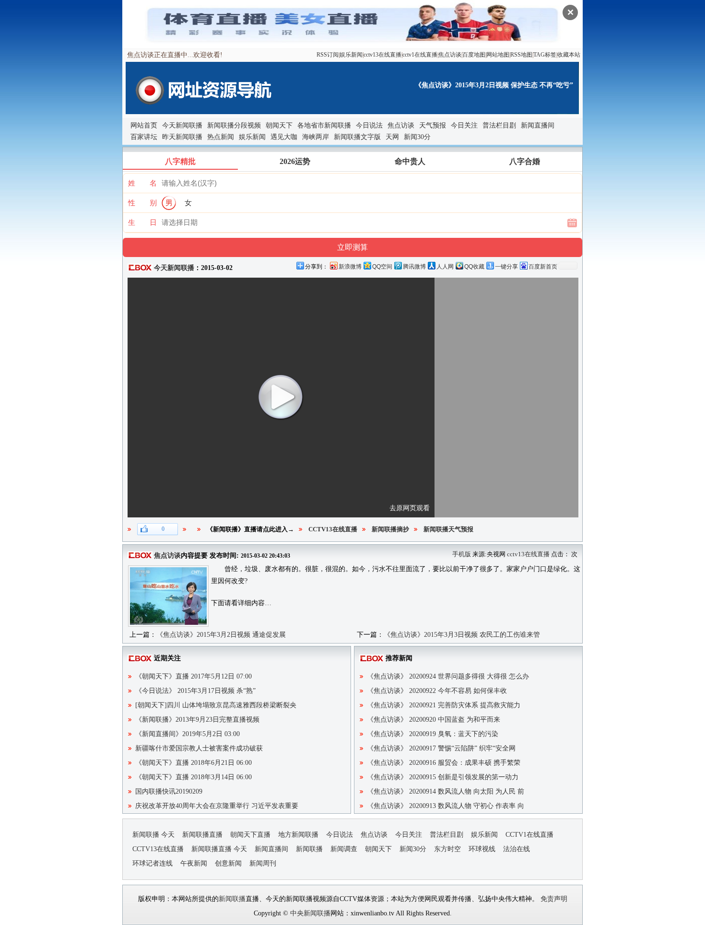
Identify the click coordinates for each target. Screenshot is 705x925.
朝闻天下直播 (250, 834)
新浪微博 (350, 266)
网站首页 (143, 125)
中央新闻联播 (310, 913)
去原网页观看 (409, 508)
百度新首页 (543, 266)
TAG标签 (544, 54)
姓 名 (142, 183)
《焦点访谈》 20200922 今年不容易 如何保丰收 (437, 690)
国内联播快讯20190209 (168, 791)
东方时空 (447, 849)
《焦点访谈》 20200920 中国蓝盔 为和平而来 (433, 719)
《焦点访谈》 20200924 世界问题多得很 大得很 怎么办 (448, 676)
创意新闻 (228, 863)
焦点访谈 (449, 54)
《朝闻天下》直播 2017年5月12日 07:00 (193, 676)
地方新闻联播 (298, 834)
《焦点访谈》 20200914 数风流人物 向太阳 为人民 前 (445, 791)
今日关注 (464, 125)
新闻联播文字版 (357, 137)
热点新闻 (220, 137)
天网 (392, 137)
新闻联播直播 (202, 834)
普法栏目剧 (499, 125)
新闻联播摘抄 (390, 529)
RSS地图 (521, 54)
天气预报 (432, 125)
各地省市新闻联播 (324, 125)
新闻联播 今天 (153, 834)
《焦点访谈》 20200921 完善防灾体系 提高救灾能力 (443, 705)
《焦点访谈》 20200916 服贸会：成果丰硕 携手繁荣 (443, 762)
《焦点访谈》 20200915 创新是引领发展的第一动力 (442, 777)
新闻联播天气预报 (448, 529)
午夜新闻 (193, 863)
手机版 (461, 554)
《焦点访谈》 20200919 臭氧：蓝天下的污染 (432, 734)
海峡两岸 (315, 137)
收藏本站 (568, 54)
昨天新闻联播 (182, 137)
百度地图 (473, 54)
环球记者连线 (152, 863)
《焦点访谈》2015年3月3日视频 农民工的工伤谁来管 (462, 634)
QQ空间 (382, 266)
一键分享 (506, 266)
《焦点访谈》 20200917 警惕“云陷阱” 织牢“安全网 (441, 748)
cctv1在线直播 (419, 54)
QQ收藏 (474, 266)
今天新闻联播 (182, 125)
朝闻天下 (279, 125)
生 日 (142, 222)
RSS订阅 (328, 54)
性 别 (142, 203)
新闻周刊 (262, 863)
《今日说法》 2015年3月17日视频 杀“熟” (195, 690)
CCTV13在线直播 (332, 529)
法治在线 (516, 849)
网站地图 (497, 54)
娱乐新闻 (351, 54)
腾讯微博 (414, 266)
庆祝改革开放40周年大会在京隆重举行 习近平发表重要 (216, 805)
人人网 (445, 266)
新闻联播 (309, 849)
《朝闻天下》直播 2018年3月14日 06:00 (193, 777)
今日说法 (369, 125)
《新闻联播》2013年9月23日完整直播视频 (197, 719)
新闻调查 (343, 849)
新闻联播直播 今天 (219, 849)
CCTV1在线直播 (529, 834)
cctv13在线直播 (382, 54)
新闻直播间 (537, 125)
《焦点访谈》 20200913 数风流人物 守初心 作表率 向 (445, 805)
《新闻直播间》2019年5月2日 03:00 (187, 734)
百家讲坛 (143, 137)
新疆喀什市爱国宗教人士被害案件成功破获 (199, 748)
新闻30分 (417, 137)
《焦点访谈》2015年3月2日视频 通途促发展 (221, 634)
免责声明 (553, 898)
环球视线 (482, 849)
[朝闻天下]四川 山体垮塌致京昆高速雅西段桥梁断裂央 (215, 705)
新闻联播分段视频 (234, 125)
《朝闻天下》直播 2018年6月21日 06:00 (193, 762)
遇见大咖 (283, 137)
